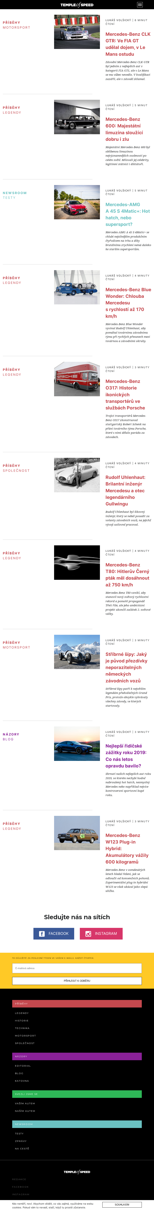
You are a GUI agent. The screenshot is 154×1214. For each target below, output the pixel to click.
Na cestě (22, 1148)
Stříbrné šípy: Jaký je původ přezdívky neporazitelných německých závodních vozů (126, 668)
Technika (22, 1028)
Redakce (19, 1179)
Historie (22, 1020)
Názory (21, 1056)
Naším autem (25, 1111)
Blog (8, 739)
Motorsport (17, 27)
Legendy (12, 112)
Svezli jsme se (26, 1094)
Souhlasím (122, 1204)
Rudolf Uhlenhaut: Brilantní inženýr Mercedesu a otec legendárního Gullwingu (125, 491)
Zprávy (21, 1141)
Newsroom (24, 1124)
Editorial (23, 1065)
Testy (9, 198)
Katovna (22, 1080)
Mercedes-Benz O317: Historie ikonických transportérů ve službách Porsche (125, 395)
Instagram (105, 933)
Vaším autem (25, 1103)
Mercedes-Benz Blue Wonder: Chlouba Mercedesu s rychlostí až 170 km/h (128, 303)
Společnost (16, 470)
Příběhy (21, 1003)
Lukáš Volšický (118, 20)
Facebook (58, 933)
